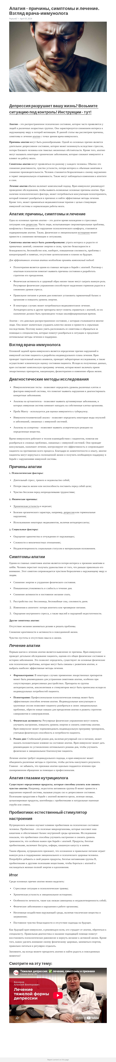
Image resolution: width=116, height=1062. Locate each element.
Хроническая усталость (26, 506)
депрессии (31, 224)
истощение (84, 232)
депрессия (69, 512)
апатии (36, 136)
